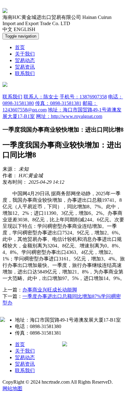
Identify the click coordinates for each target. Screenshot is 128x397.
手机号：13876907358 (83, 96)
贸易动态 (25, 60)
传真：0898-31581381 (58, 103)
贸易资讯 (25, 67)
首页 (20, 47)
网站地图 (12, 388)
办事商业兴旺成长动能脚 (49, 289)
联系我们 (25, 73)
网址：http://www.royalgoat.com (69, 116)
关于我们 (25, 53)
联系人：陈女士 (41, 96)
